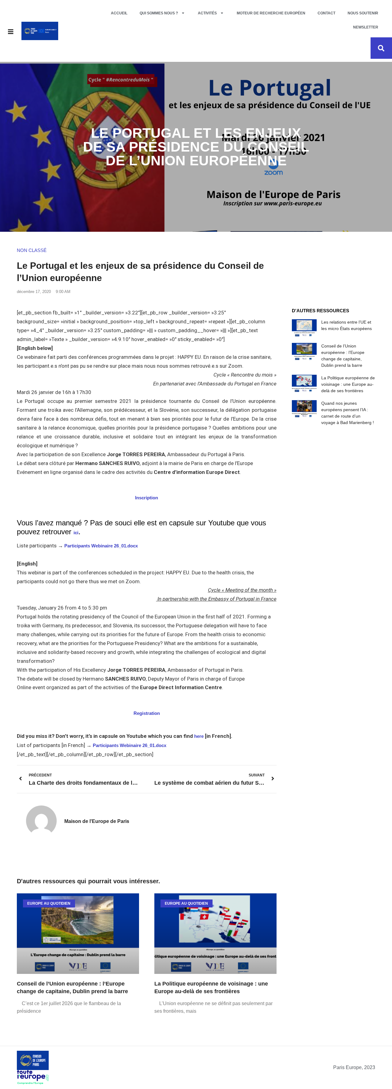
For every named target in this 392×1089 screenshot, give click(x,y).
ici (76, 532)
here (199, 736)
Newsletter (365, 27)
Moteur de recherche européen (271, 13)
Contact (326, 13)
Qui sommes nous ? (159, 13)
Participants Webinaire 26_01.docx (101, 545)
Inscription (146, 497)
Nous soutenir (363, 13)
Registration (147, 713)
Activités (207, 13)
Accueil (119, 13)
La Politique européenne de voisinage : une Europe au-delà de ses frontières (348, 384)
